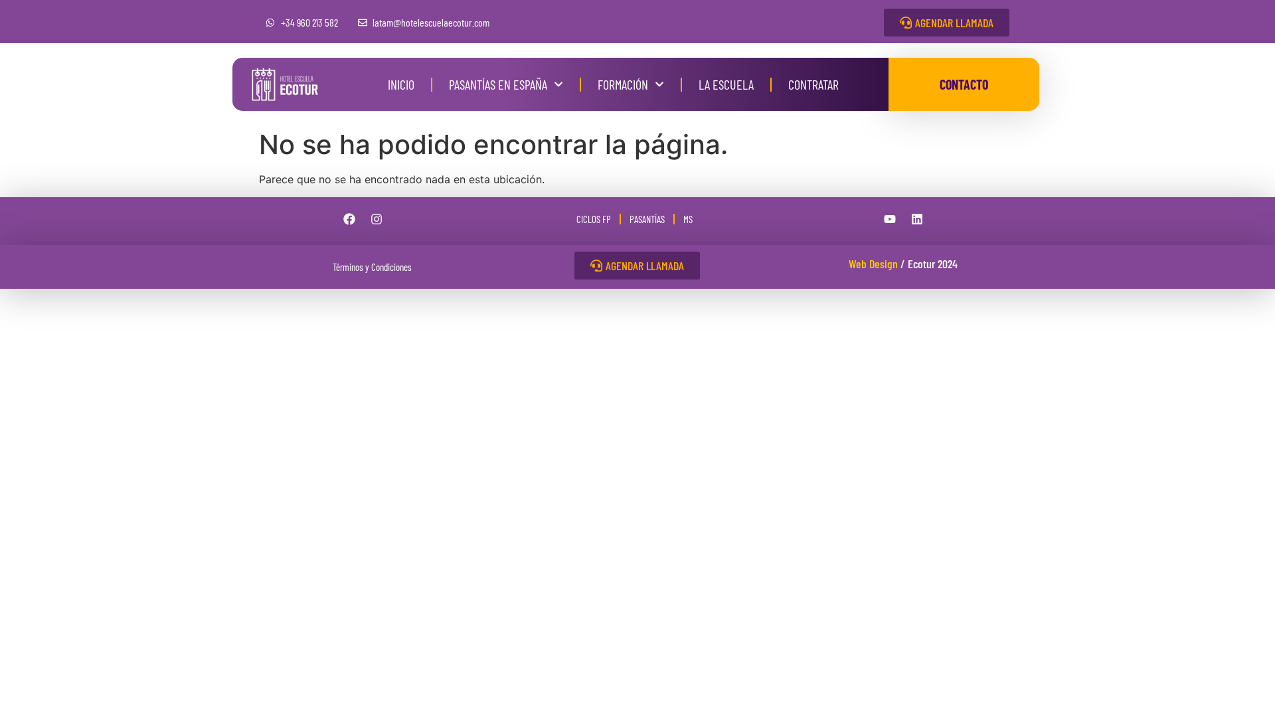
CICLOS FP (593, 219)
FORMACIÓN (623, 84)
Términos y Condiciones (372, 267)
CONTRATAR (813, 84)
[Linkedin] (917, 219)
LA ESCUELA (726, 84)
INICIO (401, 84)
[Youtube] (890, 219)
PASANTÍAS (647, 219)
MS (688, 219)
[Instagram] (376, 219)
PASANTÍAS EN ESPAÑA (498, 84)
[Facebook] (349, 219)
